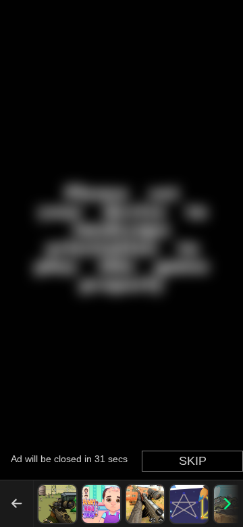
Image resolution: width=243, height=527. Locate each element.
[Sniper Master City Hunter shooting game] (145, 504)
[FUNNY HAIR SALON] (101, 504)
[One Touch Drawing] (189, 504)
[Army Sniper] (57, 504)
